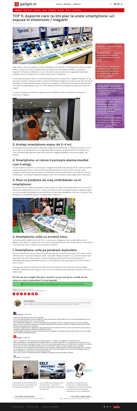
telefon (40, 290)
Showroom (28, 290)
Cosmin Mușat (18, 23)
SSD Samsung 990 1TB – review (109, 46)
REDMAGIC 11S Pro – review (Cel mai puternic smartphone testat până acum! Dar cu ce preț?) (109, 56)
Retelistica (52, 10)
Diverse (68, 10)
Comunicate (77, 10)
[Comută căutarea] (111, 4)
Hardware (37, 10)
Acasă (59, 4)
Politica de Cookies (33, 407)
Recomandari (22, 289)
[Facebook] (14, 293)
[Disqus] (53, 334)
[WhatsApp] (17, 293)
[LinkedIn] (32, 293)
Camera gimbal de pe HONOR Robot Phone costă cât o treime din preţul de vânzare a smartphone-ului (25, 385)
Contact (77, 4)
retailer (23, 290)
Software (61, 10)
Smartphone (28, 10)
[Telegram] (28, 293)
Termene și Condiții (18, 407)
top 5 (44, 290)
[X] (21, 293)
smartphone (35, 290)
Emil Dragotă (99, 126)
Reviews (67, 4)
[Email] (36, 293)
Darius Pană (99, 48)
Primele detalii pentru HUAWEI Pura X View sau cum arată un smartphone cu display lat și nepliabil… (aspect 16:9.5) (109, 121)
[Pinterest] (25, 293)
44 (32, 23)
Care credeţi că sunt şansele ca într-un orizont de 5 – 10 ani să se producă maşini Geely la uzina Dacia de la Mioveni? (52, 386)
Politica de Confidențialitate (50, 407)
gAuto (44, 10)
